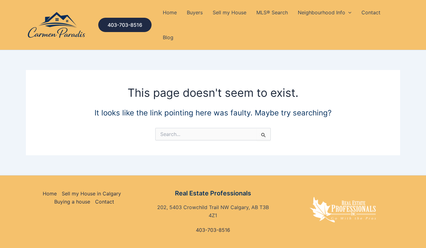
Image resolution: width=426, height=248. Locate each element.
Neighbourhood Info (321, 12)
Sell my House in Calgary (91, 193)
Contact (370, 12)
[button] (125, 25)
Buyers (195, 12)
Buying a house (72, 202)
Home (170, 12)
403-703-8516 (213, 230)
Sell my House (229, 12)
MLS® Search (272, 12)
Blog (168, 37)
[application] (348, 12)
